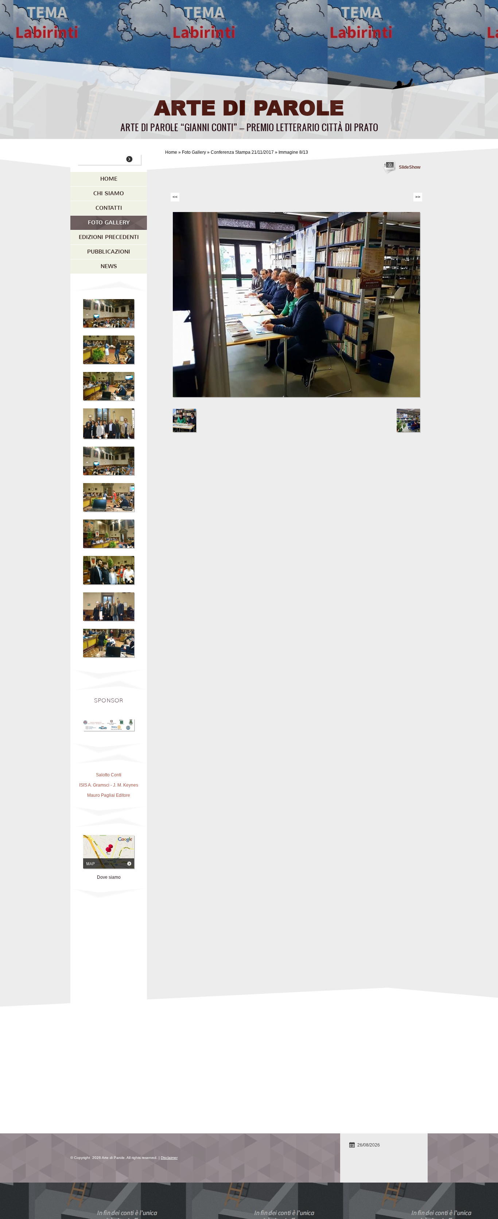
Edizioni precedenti (109, 237)
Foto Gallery (194, 152)
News (109, 266)
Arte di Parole (249, 107)
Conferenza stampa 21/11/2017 (242, 152)
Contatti (109, 208)
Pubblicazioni (108, 251)
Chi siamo (108, 193)
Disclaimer (169, 1158)
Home (171, 152)
